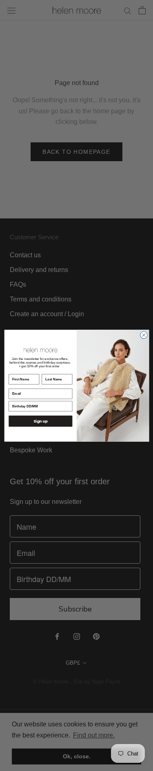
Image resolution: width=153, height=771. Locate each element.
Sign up (40, 421)
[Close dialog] (143, 335)
